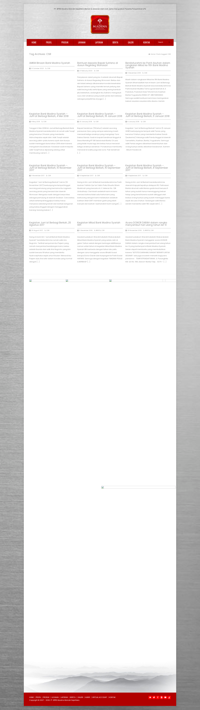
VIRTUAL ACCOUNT (99, 697)
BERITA (115, 42)
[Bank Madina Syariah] (100, 34)
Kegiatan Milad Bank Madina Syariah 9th (98, 224)
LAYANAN (81, 42)
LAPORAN (99, 42)
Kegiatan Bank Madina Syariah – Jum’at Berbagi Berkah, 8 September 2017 (146, 168)
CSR (48, 68)
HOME (34, 42)
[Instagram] (161, 697)
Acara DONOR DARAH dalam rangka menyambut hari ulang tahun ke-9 (146, 224)
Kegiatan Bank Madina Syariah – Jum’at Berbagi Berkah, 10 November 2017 (50, 168)
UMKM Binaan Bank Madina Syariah (49, 63)
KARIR (87, 697)
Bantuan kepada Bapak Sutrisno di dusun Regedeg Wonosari (97, 64)
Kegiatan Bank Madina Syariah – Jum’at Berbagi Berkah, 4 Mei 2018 (49, 115)
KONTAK (146, 42)
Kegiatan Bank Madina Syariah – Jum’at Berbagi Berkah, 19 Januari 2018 (99, 115)
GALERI (131, 42)
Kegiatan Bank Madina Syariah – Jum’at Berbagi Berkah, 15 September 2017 (98, 168)
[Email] (150, 697)
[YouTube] (165, 697)
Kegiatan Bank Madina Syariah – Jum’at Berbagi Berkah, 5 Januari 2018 (147, 115)
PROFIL (49, 42)
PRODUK (64, 42)
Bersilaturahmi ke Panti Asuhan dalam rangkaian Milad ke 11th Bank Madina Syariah (147, 65)
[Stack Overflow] (169, 697)
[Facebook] (157, 697)
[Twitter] (154, 697)
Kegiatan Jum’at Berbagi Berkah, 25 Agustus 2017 (50, 224)
